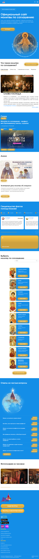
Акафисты (3, 543)
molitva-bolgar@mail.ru (5, 531)
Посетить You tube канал (31, 64)
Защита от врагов (22, 314)
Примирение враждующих (21, 361)
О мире (19, 280)
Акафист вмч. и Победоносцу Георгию (22, 271)
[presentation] (33, 232)
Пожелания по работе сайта (6, 537)
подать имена (5, 196)
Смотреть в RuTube (11, 149)
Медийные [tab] (33, 69)
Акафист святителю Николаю (21, 328)
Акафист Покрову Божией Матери (23, 305)
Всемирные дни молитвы (5, 552)
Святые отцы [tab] (13, 69)
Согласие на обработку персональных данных (10, 557)
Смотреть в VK (4, 149)
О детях (19, 303)
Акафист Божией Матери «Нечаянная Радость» (23, 351)
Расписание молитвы (5, 548)
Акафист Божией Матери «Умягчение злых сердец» (23, 363)
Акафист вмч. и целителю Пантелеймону (23, 294)
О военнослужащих (22, 269)
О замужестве (21, 337)
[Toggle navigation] (37, 2)
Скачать (10, 129)
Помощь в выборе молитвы (6, 533)
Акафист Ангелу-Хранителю (21, 339)
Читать (2, 129)
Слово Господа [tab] (4, 69)
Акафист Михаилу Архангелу (21, 317)
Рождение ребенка (22, 348)
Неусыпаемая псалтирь (5, 550)
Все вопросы (7, 454)
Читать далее (35, 107)
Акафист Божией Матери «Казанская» (23, 283)
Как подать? (7, 29)
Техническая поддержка (5, 535)
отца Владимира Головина (10, 105)
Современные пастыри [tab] (23, 69)
